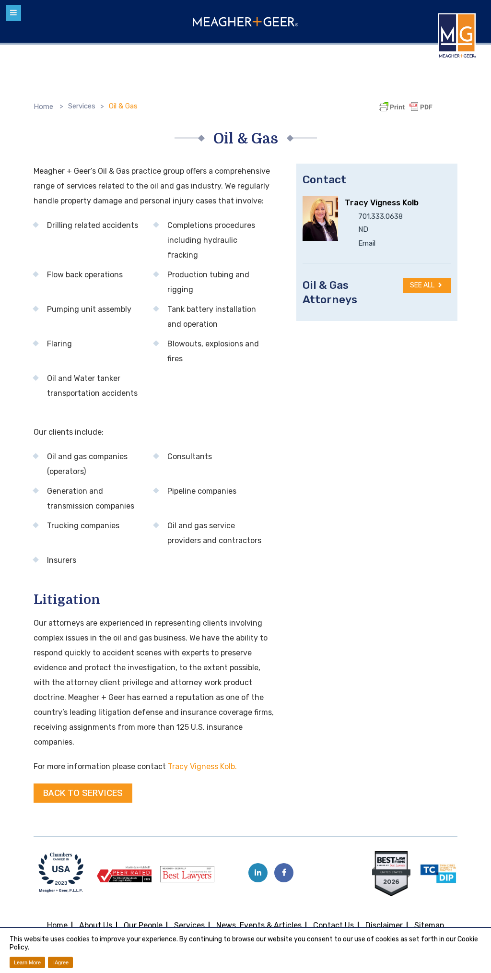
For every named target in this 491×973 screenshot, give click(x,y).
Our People (143, 925)
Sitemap (429, 925)
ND (363, 229)
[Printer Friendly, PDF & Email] (407, 107)
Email (366, 243)
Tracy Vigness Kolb (382, 202)
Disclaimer (384, 925)
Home (43, 106)
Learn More (27, 962)
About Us (95, 925)
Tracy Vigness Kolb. (202, 766)
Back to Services (83, 793)
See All (423, 285)
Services (81, 106)
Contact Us (333, 925)
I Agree (60, 962)
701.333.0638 (380, 216)
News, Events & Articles (259, 925)
